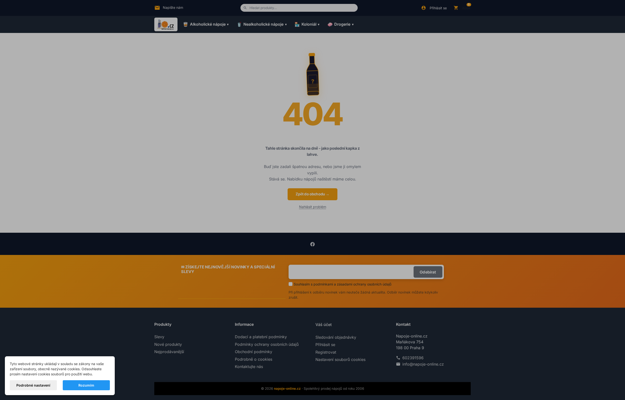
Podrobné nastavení (33, 385)
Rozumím (86, 385)
